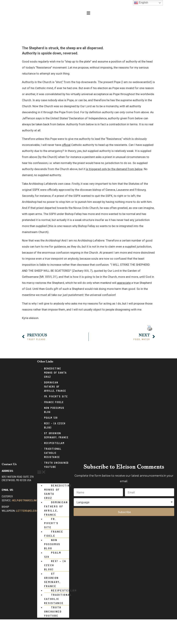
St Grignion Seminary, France (52, 580)
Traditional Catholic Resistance (52, 453)
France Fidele (54, 402)
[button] (88, 13)
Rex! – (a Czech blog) (55, 565)
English (143, 2)
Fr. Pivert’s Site (56, 396)
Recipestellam (54, 443)
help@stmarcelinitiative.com (32, 500)
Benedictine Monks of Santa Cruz (55, 372)
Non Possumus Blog (52, 544)
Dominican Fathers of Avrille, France (55, 386)
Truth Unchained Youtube (53, 611)
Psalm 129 (50, 417)
